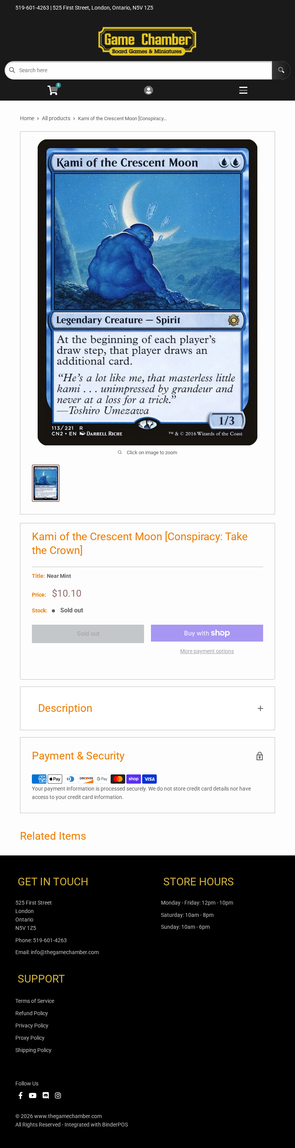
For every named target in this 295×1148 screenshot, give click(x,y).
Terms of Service (34, 1001)
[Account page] (148, 91)
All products (56, 118)
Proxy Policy (30, 1038)
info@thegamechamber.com (65, 952)
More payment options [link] (207, 651)
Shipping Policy (33, 1050)
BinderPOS (115, 1125)
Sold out (88, 633)
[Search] (281, 70)
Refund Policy (31, 1013)
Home (27, 118)
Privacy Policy (31, 1025)
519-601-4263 (50, 940)
